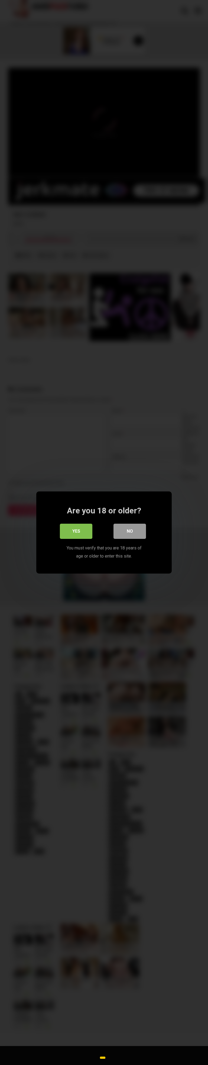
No (130, 531)
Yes (76, 531)
